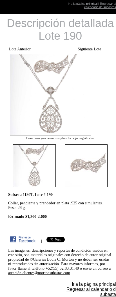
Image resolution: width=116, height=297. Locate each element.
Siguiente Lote (89, 49)
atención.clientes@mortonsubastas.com (39, 273)
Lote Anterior (20, 49)
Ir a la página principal (82, 3)
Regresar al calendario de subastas (100, 5)
